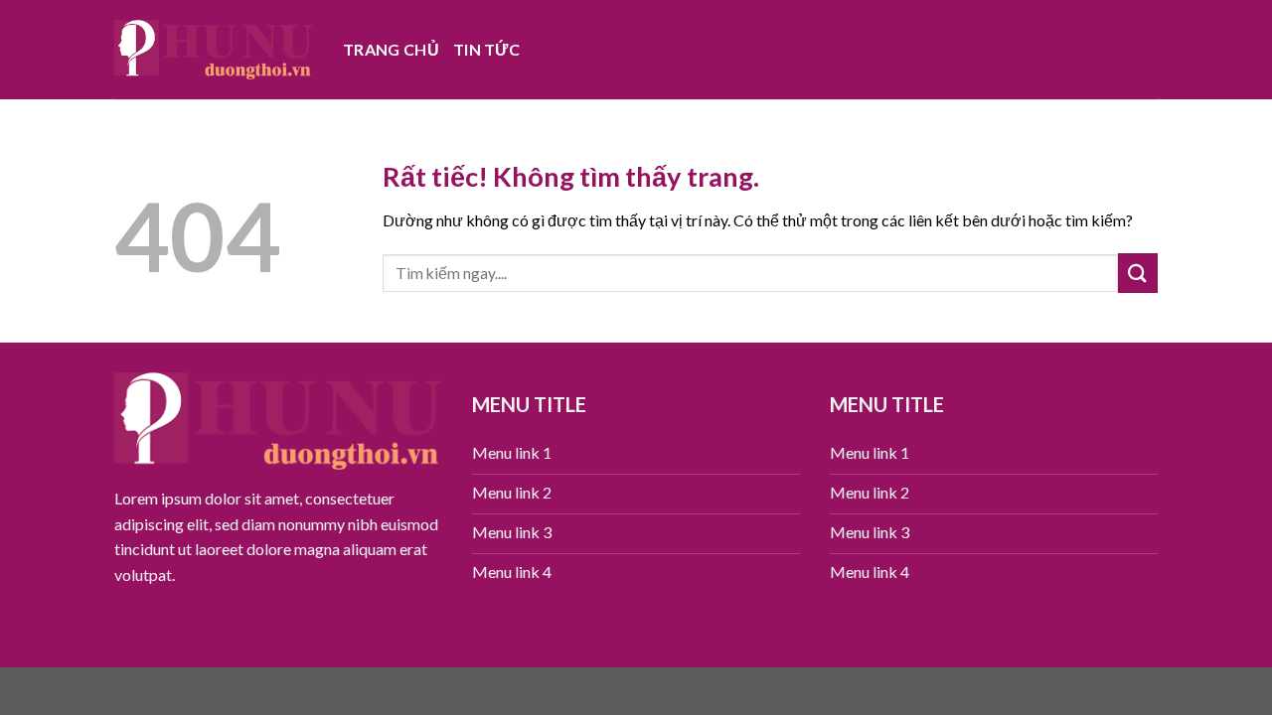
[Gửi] (1138, 272)
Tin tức (486, 49)
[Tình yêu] (213, 49)
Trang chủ (391, 49)
